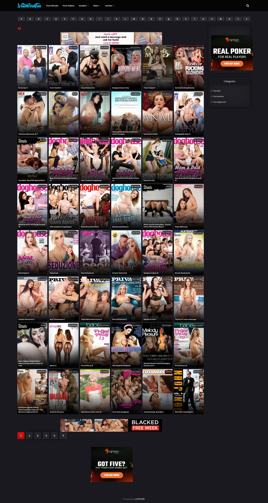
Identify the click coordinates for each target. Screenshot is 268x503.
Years (95, 5)
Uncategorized (219, 102)
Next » (63, 435)
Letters (108, 5)
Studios (83, 5)
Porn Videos (68, 5)
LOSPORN (140, 499)
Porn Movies (52, 5)
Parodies (217, 91)
